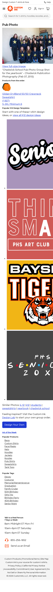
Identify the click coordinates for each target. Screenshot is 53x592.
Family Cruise (11, 489)
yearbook (23, 408)
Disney (8, 477)
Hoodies (9, 452)
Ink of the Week (9, 432)
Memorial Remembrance (17, 483)
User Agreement (38, 569)
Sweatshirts (10, 464)
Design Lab (8, 417)
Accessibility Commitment (16, 569)
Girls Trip (9, 494)
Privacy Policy (14, 565)
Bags (7, 440)
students (36, 405)
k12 (27, 405)
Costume (9, 480)
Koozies (8, 458)
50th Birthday (11, 491)
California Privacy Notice (33, 565)
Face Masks (10, 446)
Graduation (10, 486)
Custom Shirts (12, 443)
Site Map (44, 559)
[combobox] (26, 16)
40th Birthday (11, 500)
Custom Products (13, 559)
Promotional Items (30, 559)
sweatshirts (9, 408)
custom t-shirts (40, 562)
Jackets (8, 455)
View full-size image (14, 66)
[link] (15, 8)
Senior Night (11, 503)
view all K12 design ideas (27, 115)
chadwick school (40, 408)
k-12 (22, 405)
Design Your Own (14, 424)
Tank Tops (9, 467)
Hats (7, 449)
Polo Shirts (10, 461)
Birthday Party (12, 497)
